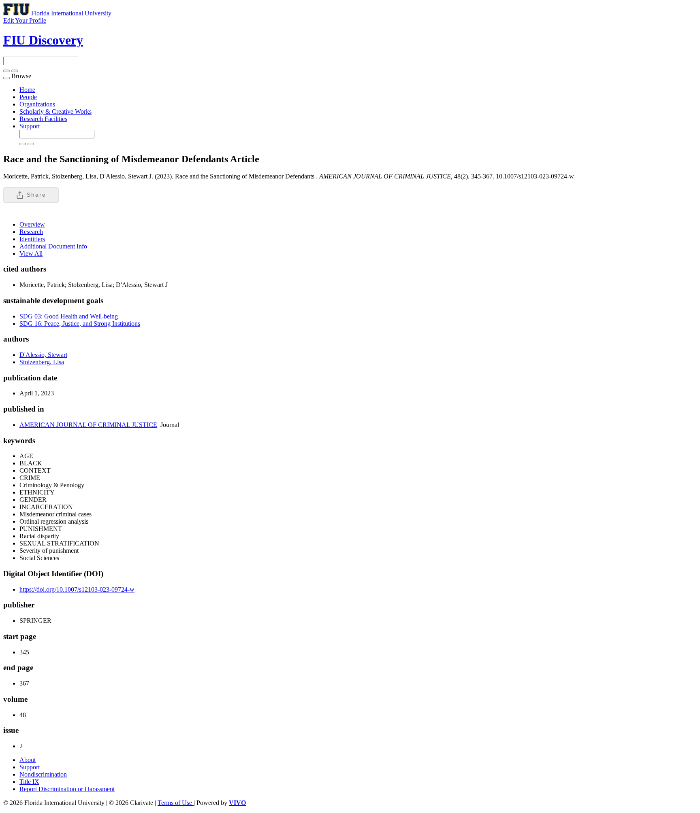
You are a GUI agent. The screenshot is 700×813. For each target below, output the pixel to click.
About (27, 759)
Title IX (29, 781)
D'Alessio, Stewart (43, 354)
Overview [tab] (32, 224)
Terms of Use (176, 802)
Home (27, 89)
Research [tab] (31, 231)
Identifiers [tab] (32, 239)
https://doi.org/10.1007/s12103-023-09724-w (76, 589)
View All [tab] (31, 253)
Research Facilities (43, 118)
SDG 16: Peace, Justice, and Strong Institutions (79, 323)
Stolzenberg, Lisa (41, 362)
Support (29, 126)
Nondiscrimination (43, 774)
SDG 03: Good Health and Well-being (68, 316)
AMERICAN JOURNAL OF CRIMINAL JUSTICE (88, 424)
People (28, 96)
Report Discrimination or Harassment (67, 788)
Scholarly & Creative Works (55, 111)
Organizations (37, 104)
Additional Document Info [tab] (53, 246)
